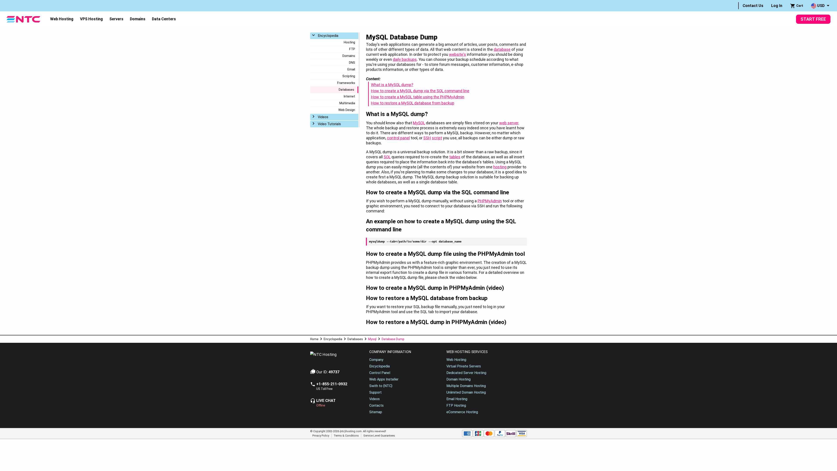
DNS (352, 63)
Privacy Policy (320, 435)
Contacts (376, 405)
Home (314, 339)
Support (375, 392)
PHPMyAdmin (490, 201)
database (502, 49)
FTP (352, 49)
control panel (398, 138)
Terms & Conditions (346, 435)
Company (376, 360)
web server (508, 123)
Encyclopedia (328, 36)
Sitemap (375, 412)
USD (820, 5)
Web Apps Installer (383, 379)
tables (454, 157)
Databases (346, 90)
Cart (799, 6)
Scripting (348, 76)
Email (351, 69)
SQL (387, 157)
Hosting (349, 42)
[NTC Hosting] (23, 19)
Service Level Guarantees (379, 435)
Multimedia (347, 103)
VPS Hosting (91, 19)
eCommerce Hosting (462, 412)
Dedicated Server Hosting (466, 373)
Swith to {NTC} (380, 386)
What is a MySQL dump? (392, 84)
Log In (776, 5)
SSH (427, 138)
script (437, 138)
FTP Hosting (456, 405)
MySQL (419, 123)
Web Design (346, 110)
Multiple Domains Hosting (466, 386)
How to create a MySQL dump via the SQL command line (420, 91)
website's (457, 54)
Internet (349, 96)
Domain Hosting (458, 379)
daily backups (405, 59)
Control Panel (379, 373)
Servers (116, 19)
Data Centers (164, 19)
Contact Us (753, 5)
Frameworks (346, 83)
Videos (323, 117)
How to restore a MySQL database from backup (412, 103)
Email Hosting (456, 399)
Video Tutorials (329, 124)
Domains (137, 19)
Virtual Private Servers (463, 366)
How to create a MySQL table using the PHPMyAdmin (417, 97)
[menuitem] (753, 5)
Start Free (813, 19)
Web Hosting (61, 19)
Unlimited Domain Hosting (466, 392)
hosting (500, 167)
